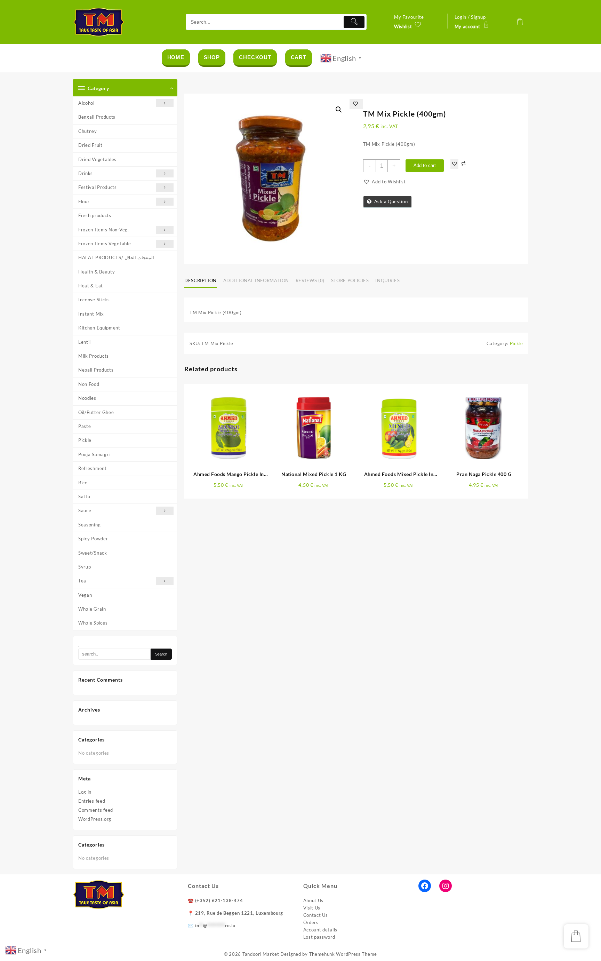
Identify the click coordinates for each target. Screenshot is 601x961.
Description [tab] (200, 280)
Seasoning (89, 524)
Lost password (319, 937)
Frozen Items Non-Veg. (103, 229)
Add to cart (425, 165)
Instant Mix (91, 314)
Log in (84, 792)
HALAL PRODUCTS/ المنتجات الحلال (116, 257)
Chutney (87, 131)
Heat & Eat (90, 285)
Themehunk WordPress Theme (343, 954)
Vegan (85, 595)
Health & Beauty (96, 272)
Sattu (84, 496)
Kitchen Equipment (99, 328)
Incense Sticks (94, 299)
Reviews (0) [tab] (310, 280)
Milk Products (93, 356)
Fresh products (94, 215)
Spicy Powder (93, 538)
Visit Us (312, 908)
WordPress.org (94, 819)
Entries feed (91, 801)
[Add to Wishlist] (454, 164)
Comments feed (95, 810)
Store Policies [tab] (350, 280)
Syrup (84, 567)
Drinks (85, 173)
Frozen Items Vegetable (104, 243)
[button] (338, 109)
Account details (320, 929)
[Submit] (354, 22)
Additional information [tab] (256, 280)
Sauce (84, 510)
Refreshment (92, 468)
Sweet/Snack (92, 553)
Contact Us (315, 915)
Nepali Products (96, 370)
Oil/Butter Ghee (96, 412)
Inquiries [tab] (387, 280)
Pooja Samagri (94, 454)
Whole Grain (92, 609)
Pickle (84, 440)
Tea (82, 580)
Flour (84, 201)
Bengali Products (96, 117)
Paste (84, 426)
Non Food (88, 384)
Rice (83, 482)
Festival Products (97, 187)
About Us (313, 900)
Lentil (84, 342)
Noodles (87, 398)
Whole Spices (92, 623)
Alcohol (86, 103)
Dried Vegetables (97, 159)
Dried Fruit (90, 145)
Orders (311, 922)
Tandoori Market (260, 954)
